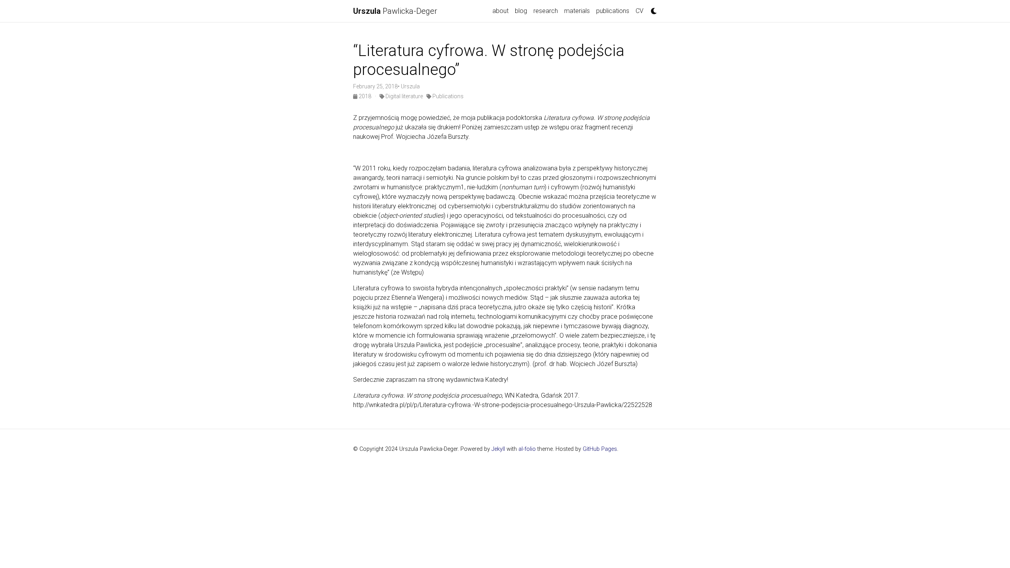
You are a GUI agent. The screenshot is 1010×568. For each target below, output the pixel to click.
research (545, 11)
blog (521, 11)
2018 (364, 96)
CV (639, 11)
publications (612, 11)
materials (577, 11)
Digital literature (403, 96)
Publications (447, 96)
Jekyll (498, 449)
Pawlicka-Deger (395, 11)
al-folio (527, 449)
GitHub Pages (600, 449)
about (500, 11)
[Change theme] (652, 8)
